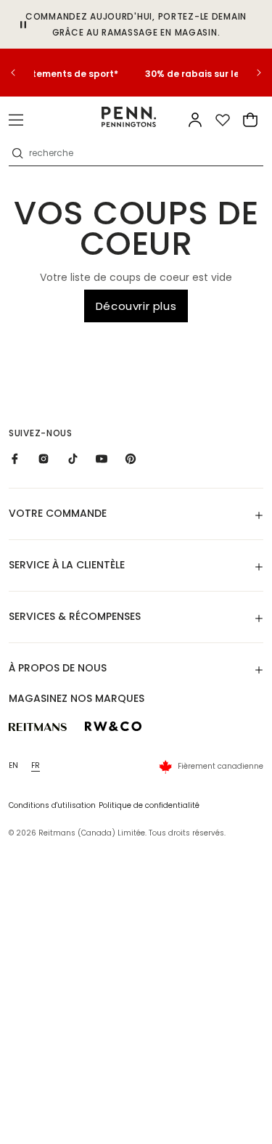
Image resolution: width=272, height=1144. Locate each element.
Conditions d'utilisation (52, 805)
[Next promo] (250, 72)
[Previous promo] (21, 72)
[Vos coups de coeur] (222, 120)
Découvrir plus (136, 306)
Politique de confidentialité (149, 805)
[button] (16, 120)
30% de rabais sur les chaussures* (137, 74)
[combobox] (144, 153)
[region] (136, 72)
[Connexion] (195, 120)
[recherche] (17, 153)
